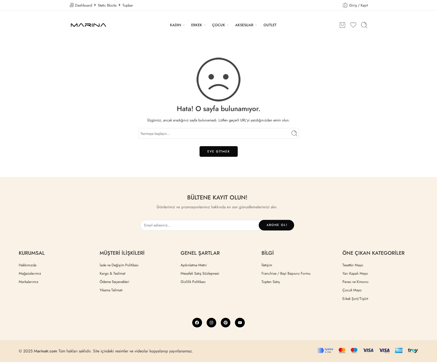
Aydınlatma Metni (194, 265)
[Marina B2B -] (88, 25)
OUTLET (270, 25)
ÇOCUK (218, 25)
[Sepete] (342, 25)
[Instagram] (211, 322)
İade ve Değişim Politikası (119, 265)
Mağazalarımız (30, 273)
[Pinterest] (225, 322)
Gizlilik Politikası (193, 281)
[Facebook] (197, 322)
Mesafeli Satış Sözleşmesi (200, 273)
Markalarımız (28, 281)
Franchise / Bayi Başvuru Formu (286, 273)
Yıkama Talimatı (111, 290)
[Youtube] (240, 322)
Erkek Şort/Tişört (355, 298)
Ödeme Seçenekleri (114, 281)
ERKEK (196, 25)
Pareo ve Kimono (355, 281)
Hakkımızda (27, 265)
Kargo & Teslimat (112, 273)
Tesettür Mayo (352, 265)
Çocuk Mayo (352, 290)
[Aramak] (364, 25)
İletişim (266, 265)
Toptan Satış (270, 281)
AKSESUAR (244, 25)
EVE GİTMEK (218, 151)
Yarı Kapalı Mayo (355, 273)
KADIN (175, 25)
